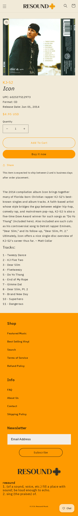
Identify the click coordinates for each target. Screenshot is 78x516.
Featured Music (16, 333)
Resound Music (42, 506)
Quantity (7, 121)
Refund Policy (16, 366)
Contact (12, 406)
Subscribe (41, 452)
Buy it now (39, 154)
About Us (13, 398)
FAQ (9, 389)
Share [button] (10, 165)
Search (11, 349)
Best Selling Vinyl (18, 341)
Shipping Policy (17, 414)
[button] (5, 6)
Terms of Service (17, 357)
